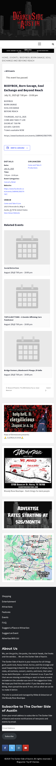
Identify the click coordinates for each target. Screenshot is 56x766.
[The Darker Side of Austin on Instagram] (19, 748)
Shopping (6, 596)
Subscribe (9, 736)
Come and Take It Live (12, 203)
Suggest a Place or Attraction (15, 627)
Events (5, 617)
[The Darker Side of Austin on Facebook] (5, 748)
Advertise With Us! (10, 638)
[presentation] (27, 247)
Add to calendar (17, 148)
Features (6, 612)
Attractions (7, 606)
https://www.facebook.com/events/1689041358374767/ (14, 191)
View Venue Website (12, 213)
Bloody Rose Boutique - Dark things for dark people (27, 491)
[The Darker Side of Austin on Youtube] (26, 748)
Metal (13, 182)
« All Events (9, 71)
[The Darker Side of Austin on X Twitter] (12, 748)
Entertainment (9, 601)
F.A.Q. (4, 622)
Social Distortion (11, 268)
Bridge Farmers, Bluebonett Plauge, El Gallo (23, 370)
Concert (7, 182)
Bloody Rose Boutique (15, 698)
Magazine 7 (22, 762)
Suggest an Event (10, 633)
